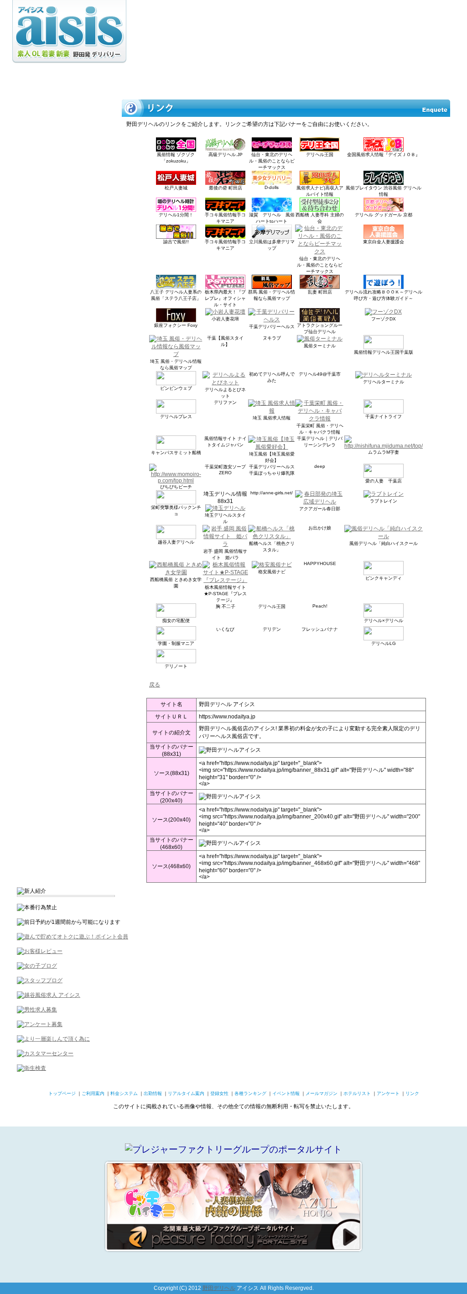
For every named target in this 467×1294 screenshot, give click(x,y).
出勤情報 (153, 79)
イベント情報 (335, 79)
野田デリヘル (218, 1288)
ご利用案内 (68, 79)
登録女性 (244, 79)
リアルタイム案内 (198, 79)
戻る (154, 684)
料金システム (112, 79)
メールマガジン (383, 79)
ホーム (30, 79)
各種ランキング (288, 79)
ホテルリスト (432, 79)
